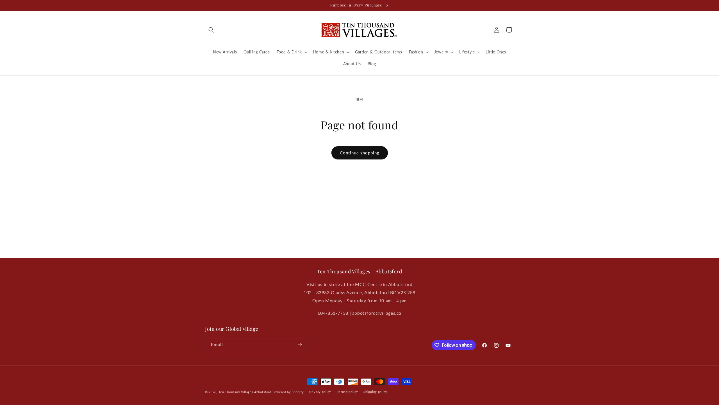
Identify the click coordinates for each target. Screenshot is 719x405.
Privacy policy (320, 391)
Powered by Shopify (288, 392)
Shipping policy (375, 391)
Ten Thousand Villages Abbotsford (245, 392)
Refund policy (347, 391)
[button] (211, 30)
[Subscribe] (299, 344)
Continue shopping (359, 152)
